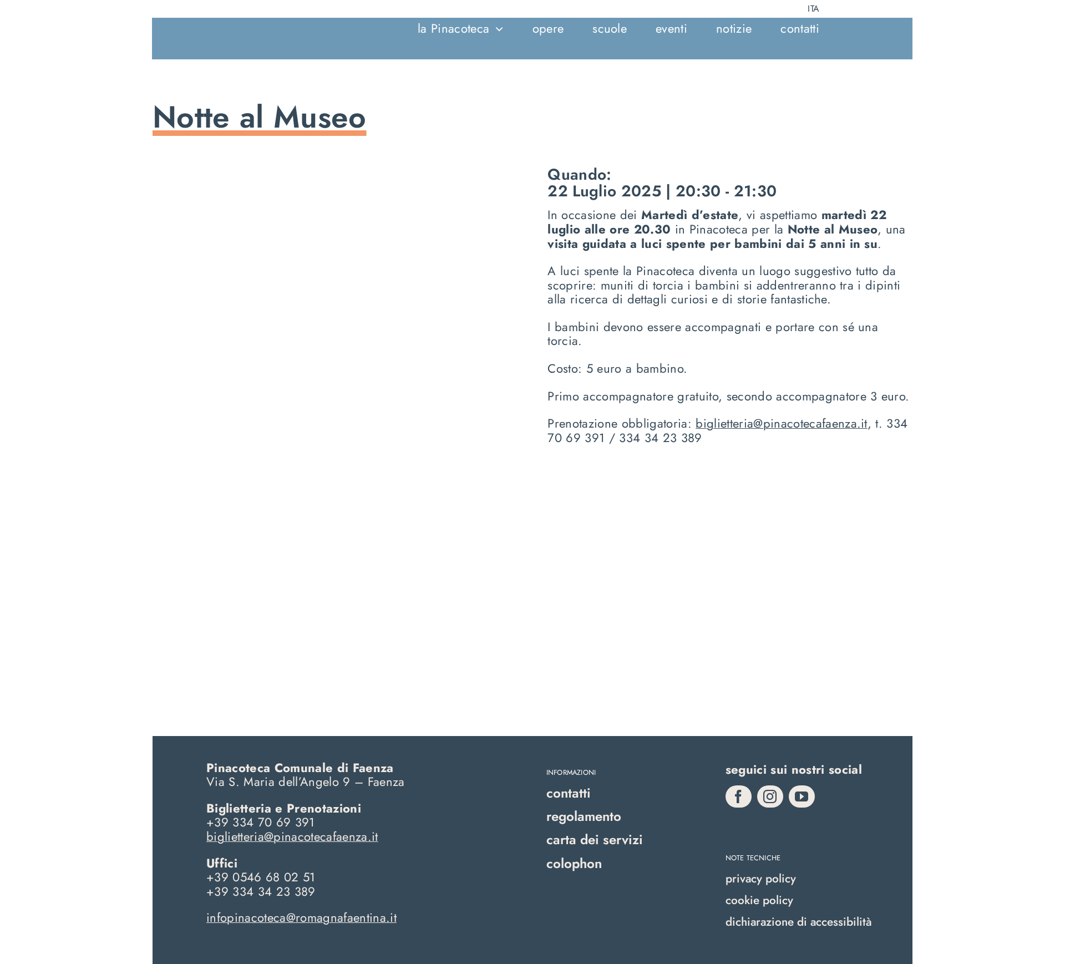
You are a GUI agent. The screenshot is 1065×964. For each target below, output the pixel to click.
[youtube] (802, 796)
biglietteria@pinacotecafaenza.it (782, 423)
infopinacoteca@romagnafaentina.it (301, 917)
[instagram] (770, 796)
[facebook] (739, 796)
